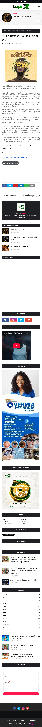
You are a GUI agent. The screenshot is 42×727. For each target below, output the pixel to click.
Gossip (21, 606)
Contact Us (5, 521)
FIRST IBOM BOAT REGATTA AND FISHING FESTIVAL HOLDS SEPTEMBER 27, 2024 (23, 655)
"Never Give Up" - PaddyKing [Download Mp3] (23, 238)
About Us (24, 519)
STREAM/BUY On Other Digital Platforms (14, 157)
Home (5, 30)
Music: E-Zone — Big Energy (19, 246)
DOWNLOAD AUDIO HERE (10, 163)
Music (9, 30)
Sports (23, 523)
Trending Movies (7, 523)
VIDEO (21, 627)
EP (21, 598)
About (15, 720)
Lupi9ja (6, 43)
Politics (21, 618)
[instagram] (25, 1)
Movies (21, 612)
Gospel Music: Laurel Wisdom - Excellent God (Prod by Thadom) (25, 637)
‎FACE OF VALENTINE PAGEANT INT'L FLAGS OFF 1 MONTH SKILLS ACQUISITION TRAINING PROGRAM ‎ (25, 571)
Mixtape (21, 609)
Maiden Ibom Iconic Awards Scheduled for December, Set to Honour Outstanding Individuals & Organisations (24, 559)
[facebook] (18, 1)
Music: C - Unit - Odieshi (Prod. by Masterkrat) (21, 646)
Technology (21, 624)
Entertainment (21, 600)
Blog (31, 724)
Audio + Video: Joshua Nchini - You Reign (23, 580)
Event (21, 603)
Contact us (22, 720)
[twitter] (21, 1)
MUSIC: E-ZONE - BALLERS (22, 16)
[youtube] (28, 320)
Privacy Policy (25, 521)
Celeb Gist (21, 595)
